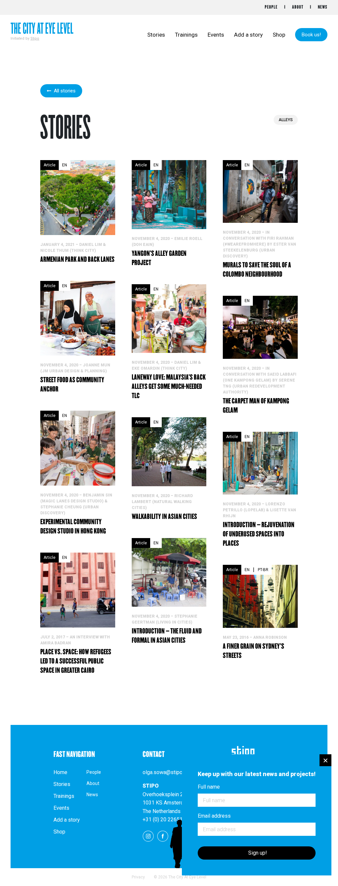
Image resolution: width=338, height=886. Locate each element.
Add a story (248, 34)
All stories (65, 91)
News (322, 7)
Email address (214, 816)
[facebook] (162, 836)
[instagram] (148, 836)
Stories (156, 34)
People (271, 7)
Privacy (138, 877)
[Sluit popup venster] (325, 760)
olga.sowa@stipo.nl (165, 772)
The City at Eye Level (42, 29)
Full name (209, 787)
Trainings (186, 34)
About (297, 7)
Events (216, 34)
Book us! (311, 35)
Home (60, 772)
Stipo (34, 38)
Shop (279, 34)
